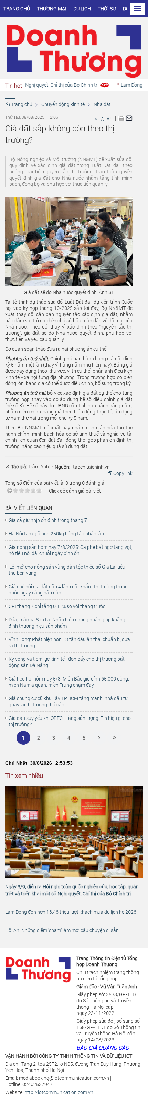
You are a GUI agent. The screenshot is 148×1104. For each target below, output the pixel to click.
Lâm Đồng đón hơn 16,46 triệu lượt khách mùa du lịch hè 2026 (70, 911)
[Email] (129, 117)
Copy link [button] (122, 473)
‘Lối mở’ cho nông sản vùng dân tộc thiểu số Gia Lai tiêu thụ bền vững (67, 570)
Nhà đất (102, 104)
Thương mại (51, 8)
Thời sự (107, 8)
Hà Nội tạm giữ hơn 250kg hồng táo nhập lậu (56, 534)
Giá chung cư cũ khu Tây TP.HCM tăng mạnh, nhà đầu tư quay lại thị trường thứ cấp (68, 701)
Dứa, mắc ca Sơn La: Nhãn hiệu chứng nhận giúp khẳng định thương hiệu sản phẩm (67, 623)
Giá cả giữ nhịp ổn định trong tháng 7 (48, 520)
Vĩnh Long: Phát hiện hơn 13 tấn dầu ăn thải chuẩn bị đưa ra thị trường (69, 642)
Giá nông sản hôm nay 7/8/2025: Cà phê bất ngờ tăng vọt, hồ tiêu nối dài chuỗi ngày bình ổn (71, 550)
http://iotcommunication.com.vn (58, 1092)
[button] (121, 118)
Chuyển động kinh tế (63, 104)
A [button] (96, 119)
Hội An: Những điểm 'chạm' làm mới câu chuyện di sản (62, 930)
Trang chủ (16, 8)
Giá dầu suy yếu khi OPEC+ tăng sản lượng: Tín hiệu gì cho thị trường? (70, 721)
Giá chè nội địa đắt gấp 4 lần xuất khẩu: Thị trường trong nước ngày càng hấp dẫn (68, 589)
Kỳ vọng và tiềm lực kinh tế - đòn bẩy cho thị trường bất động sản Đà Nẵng (67, 662)
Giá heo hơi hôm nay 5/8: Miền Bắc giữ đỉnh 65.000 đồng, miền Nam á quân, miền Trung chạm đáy (69, 682)
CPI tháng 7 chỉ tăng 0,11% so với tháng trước (57, 606)
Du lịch (82, 8)
